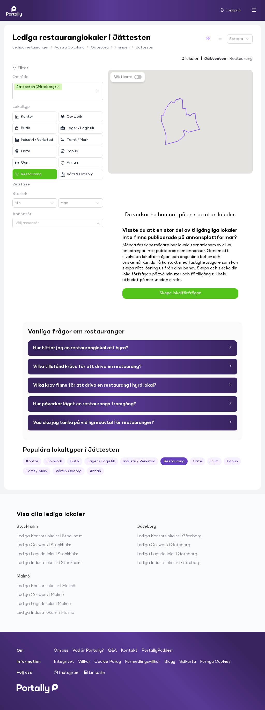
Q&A (112, 651)
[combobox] (53, 95)
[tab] (132, 348)
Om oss (61, 651)
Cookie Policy (107, 662)
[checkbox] (34, 117)
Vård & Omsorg (69, 471)
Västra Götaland (70, 47)
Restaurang (174, 461)
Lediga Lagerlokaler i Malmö (44, 604)
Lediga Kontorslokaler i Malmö (46, 586)
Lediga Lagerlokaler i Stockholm (47, 554)
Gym (214, 461)
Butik (74, 461)
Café (197, 461)
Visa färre (21, 184)
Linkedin (96, 673)
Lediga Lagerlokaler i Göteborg (167, 554)
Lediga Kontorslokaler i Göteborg (169, 536)
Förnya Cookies (215, 662)
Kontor (32, 461)
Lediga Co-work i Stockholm (44, 545)
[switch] (138, 77)
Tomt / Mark (36, 471)
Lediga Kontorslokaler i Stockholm (50, 536)
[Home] (14, 10)
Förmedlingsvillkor (142, 662)
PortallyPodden (157, 651)
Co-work (54, 461)
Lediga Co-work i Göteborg (163, 545)
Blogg (169, 662)
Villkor (84, 662)
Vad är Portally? (88, 651)
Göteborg (100, 47)
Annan (95, 471)
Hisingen (122, 47)
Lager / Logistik (101, 461)
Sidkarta (187, 662)
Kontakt (129, 651)
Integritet (64, 662)
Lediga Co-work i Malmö (40, 595)
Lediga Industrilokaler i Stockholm (49, 563)
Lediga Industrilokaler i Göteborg (169, 563)
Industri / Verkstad (139, 461)
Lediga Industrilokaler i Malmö (45, 613)
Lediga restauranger (30, 47)
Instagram (68, 673)
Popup (232, 461)
